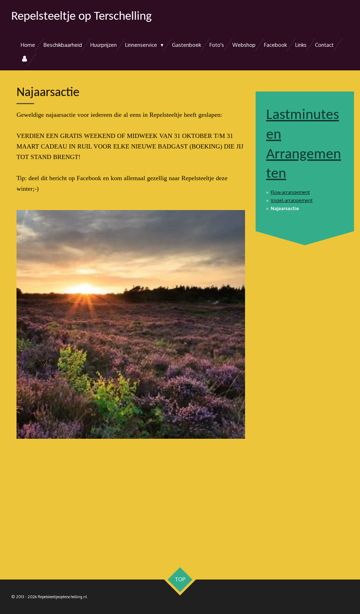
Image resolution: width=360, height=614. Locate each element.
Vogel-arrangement (292, 200)
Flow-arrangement (290, 192)
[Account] (24, 59)
